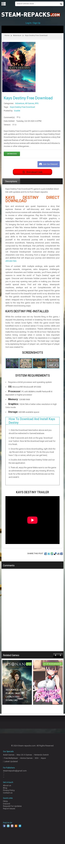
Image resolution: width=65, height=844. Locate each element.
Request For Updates (12, 806)
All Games (29, 103)
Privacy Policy (9, 790)
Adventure (17, 35)
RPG (37, 103)
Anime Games (26, 758)
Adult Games (8, 755)
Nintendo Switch (41, 755)
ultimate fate (10, 261)
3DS (37, 758)
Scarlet (17, 111)
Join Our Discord (50, 164)
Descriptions (11, 181)
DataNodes (12, 154)
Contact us (7, 793)
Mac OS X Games (24, 755)
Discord (6, 804)
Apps (43, 758)
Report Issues (9, 808)
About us (7, 785)
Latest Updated (11, 761)
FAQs (5, 801)
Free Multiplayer (11, 758)
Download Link (34, 172)
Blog (5, 788)
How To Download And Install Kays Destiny (32, 420)
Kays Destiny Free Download (22, 107)
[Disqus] (32, 612)
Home (7, 35)
